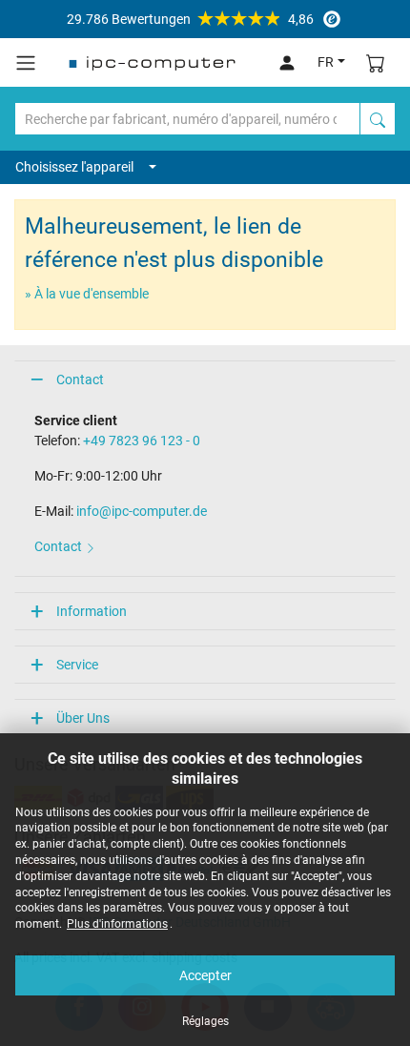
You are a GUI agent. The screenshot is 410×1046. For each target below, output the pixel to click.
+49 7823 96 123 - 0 (141, 440)
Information (91, 611)
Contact (80, 379)
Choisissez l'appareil (74, 166)
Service (77, 664)
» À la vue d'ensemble (87, 293)
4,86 (190, 19)
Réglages (205, 1021)
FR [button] (326, 62)
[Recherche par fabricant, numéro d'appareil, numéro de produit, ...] (377, 118)
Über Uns (83, 718)
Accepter (205, 975)
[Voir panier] (376, 62)
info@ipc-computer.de (141, 511)
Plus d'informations (117, 924)
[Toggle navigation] (25, 62)
